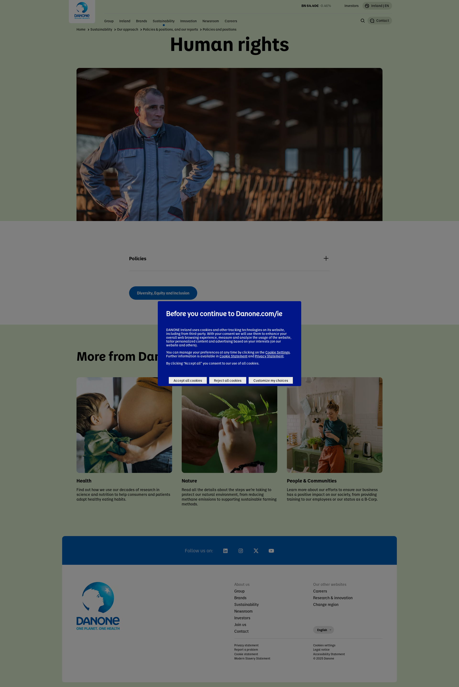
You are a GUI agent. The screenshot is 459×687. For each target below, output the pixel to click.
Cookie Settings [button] (277, 352)
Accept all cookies (188, 380)
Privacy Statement (269, 356)
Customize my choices (270, 380)
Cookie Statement (233, 356)
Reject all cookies (227, 380)
